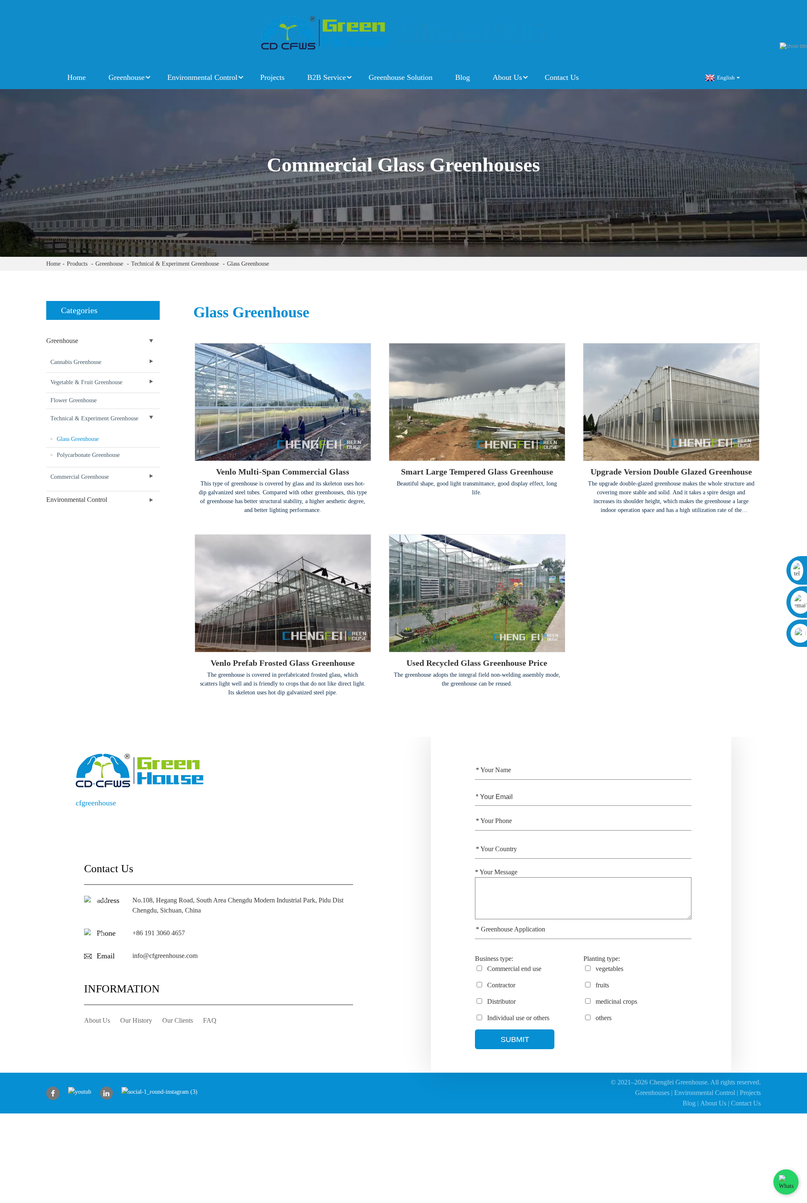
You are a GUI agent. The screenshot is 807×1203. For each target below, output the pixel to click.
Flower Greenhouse (73, 400)
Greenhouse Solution (401, 77)
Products (77, 264)
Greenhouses (652, 1092)
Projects (272, 77)
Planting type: (601, 958)
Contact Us (562, 77)
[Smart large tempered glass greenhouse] (477, 402)
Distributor (500, 1001)
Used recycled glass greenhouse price (476, 662)
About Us (507, 77)
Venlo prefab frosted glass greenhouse (283, 662)
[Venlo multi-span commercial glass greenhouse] (283, 402)
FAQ (209, 1020)
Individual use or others (517, 1017)
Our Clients (177, 1020)
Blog (462, 77)
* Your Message (496, 872)
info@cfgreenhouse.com (165, 955)
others (603, 1017)
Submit (515, 1039)
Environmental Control (202, 77)
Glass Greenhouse (248, 264)
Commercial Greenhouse (79, 477)
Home (76, 77)
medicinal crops (615, 1001)
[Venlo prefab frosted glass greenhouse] (283, 593)
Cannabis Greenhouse (75, 362)
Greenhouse (126, 77)
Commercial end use (513, 968)
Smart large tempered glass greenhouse (477, 471)
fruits (601, 985)
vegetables (608, 968)
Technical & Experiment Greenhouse (175, 264)
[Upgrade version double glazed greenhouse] (671, 402)
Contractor (500, 985)
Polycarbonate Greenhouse (88, 455)
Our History (136, 1020)
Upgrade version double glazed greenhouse (671, 471)
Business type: (494, 958)
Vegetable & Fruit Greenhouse (86, 382)
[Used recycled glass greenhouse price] (477, 593)
